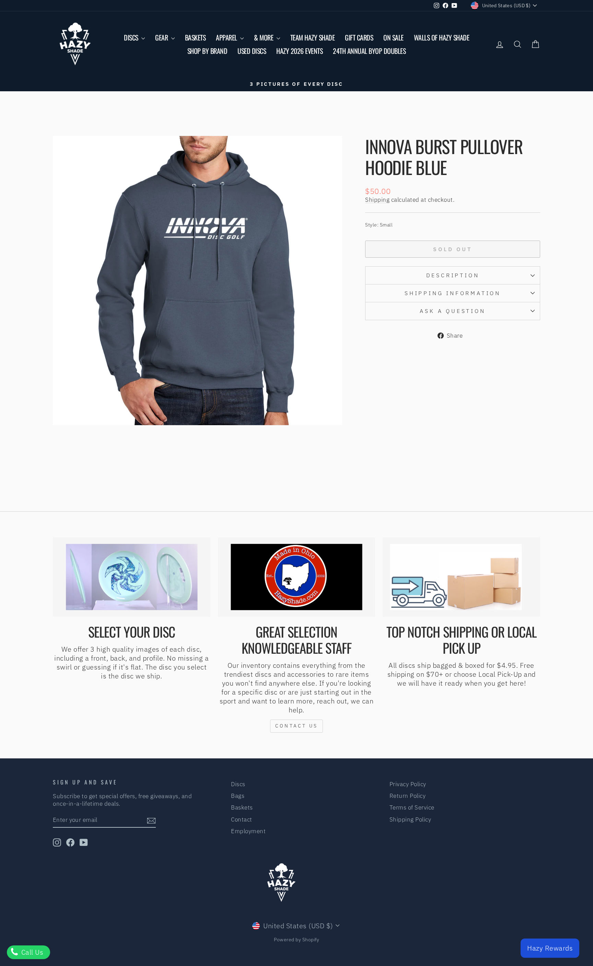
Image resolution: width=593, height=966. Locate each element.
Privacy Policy (407, 784)
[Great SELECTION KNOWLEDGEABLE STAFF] (296, 577)
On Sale (393, 37)
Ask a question (452, 310)
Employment (248, 831)
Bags (237, 796)
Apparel (227, 37)
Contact (241, 819)
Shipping (377, 199)
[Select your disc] (131, 577)
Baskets (195, 37)
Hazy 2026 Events (299, 51)
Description (452, 275)
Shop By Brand (207, 51)
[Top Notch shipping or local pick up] (461, 577)
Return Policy (407, 796)
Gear (162, 37)
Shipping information (453, 293)
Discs (132, 37)
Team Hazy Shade (312, 37)
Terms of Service (411, 807)
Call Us (31, 952)
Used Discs (251, 51)
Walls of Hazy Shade (441, 37)
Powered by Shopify (296, 939)
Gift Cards (359, 37)
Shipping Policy (410, 819)
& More (264, 37)
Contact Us (296, 726)
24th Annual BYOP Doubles (369, 51)
